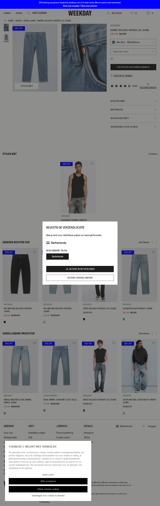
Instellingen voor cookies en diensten (48, 495)
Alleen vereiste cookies (48, 489)
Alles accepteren (48, 481)
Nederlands (57, 256)
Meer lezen (48, 475)
